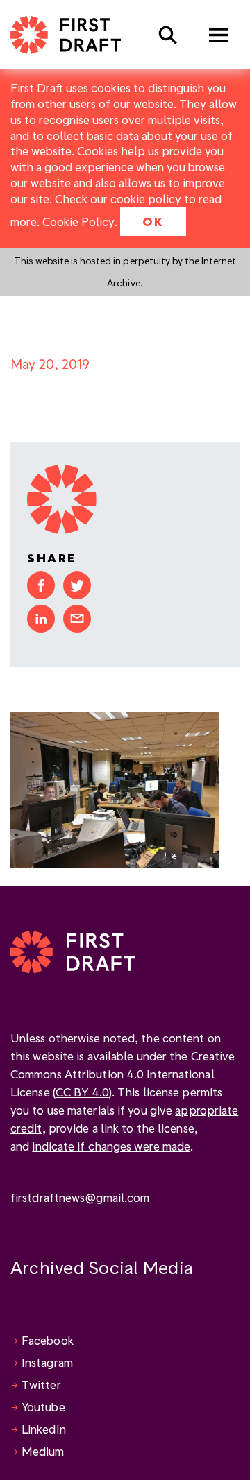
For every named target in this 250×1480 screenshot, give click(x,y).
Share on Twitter (77, 585)
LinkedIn (44, 1429)
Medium (43, 1451)
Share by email (77, 619)
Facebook (48, 1340)
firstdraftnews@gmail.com (79, 1197)
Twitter (41, 1384)
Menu (218, 35)
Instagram (47, 1362)
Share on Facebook (41, 585)
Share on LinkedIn (41, 619)
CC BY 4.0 (82, 1092)
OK (153, 221)
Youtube (43, 1406)
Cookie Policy (78, 221)
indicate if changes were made (111, 1146)
